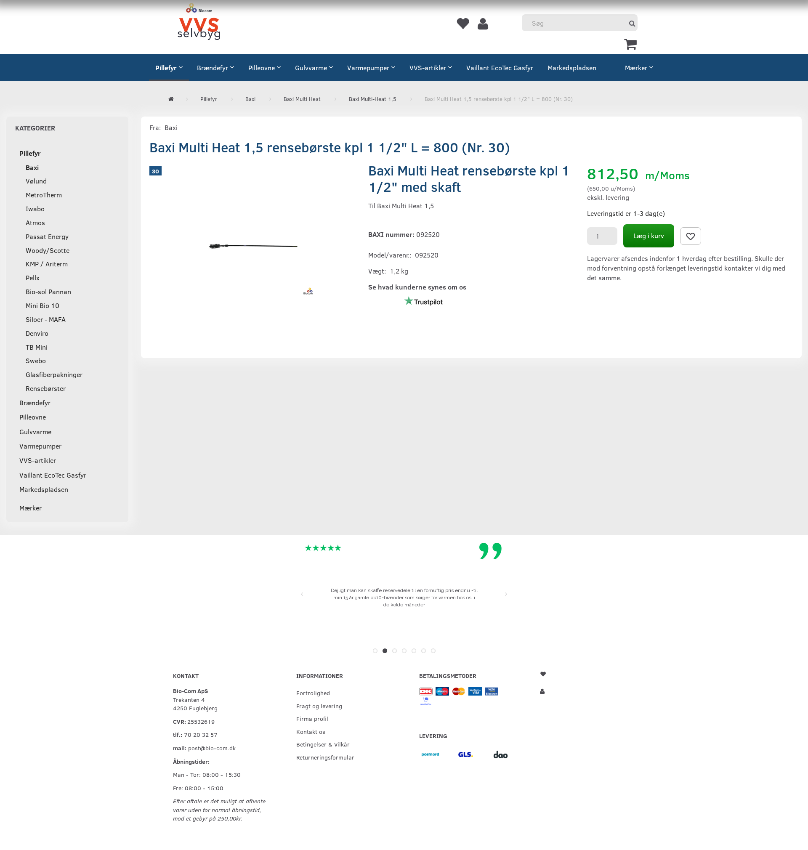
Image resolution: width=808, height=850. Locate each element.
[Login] (482, 23)
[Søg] (632, 23)
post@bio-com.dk (212, 748)
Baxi (171, 127)
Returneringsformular (325, 757)
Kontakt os (310, 731)
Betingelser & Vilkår (323, 744)
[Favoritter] (462, 23)
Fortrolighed (313, 692)
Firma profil (312, 718)
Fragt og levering (319, 705)
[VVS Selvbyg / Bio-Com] (199, 23)
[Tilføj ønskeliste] (690, 236)
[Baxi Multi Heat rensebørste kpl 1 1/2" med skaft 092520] (252, 246)
